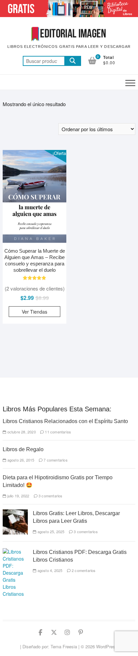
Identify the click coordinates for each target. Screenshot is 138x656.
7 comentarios (55, 460)
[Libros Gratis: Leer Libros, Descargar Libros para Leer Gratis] (15, 512)
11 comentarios (57, 431)
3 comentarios (50, 495)
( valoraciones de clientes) (35, 288)
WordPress (107, 646)
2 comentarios (83, 570)
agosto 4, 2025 (49, 570)
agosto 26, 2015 (20, 460)
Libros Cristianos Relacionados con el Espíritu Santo (65, 421)
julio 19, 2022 (17, 495)
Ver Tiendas (34, 311)
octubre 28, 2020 (21, 431)
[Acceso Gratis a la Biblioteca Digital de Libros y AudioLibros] (69, 3)
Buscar (72, 61)
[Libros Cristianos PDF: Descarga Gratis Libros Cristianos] (15, 551)
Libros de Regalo (23, 449)
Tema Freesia (64, 646)
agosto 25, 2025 (50, 531)
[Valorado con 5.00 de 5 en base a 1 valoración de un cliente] (34, 278)
